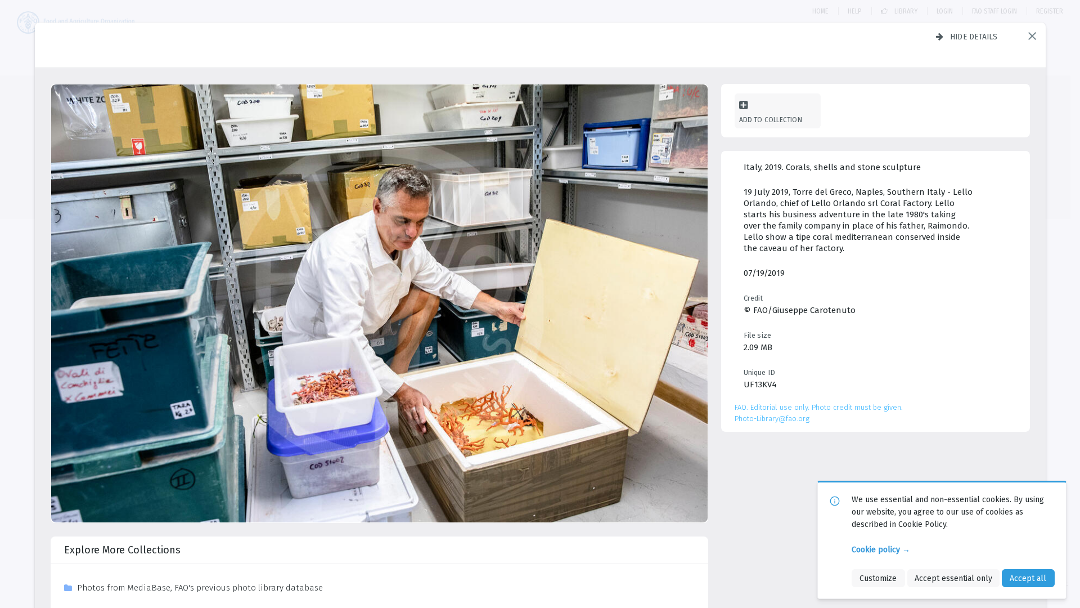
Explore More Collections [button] (122, 550)
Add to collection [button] (770, 119)
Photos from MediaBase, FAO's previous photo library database (200, 588)
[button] (1032, 36)
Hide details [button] (974, 37)
